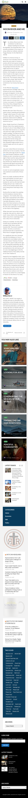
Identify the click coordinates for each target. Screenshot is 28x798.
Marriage (16, 687)
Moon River (15, 87)
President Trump (11, 697)
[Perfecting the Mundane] (8, 500)
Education (9, 670)
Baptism (9, 656)
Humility (9, 682)
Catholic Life (10, 661)
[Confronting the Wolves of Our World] (14, 401)
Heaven (9, 680)
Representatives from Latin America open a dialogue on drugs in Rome (13, 559)
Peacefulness (7, 280)
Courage (9, 665)
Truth (8, 711)
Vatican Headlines (13, 554)
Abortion (9, 653)
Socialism (9, 701)
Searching (14, 280)
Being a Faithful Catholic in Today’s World (16, 482)
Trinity (8, 709)
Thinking (17, 706)
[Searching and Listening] (14, 353)
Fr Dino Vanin (8, 385)
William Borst (10, 32)
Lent (8, 685)
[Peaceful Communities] (14, 449)
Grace (18, 677)
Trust (15, 709)
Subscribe (5, 745)
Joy (16, 682)
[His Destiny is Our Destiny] (8, 488)
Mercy (8, 689)
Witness (9, 713)
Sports (18, 704)
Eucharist (9, 673)
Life (15, 685)
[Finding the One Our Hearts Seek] (14, 425)
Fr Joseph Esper (9, 433)
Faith (6, 345)
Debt (8, 668)
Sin (15, 699)
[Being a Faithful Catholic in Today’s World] (8, 482)
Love (8, 687)
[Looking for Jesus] (14, 377)
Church (17, 663)
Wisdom (16, 711)
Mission (16, 689)
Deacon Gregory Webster (11, 361)
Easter (15, 668)
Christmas (9, 663)
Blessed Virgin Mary (12, 658)
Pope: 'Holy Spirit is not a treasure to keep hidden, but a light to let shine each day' (13, 581)
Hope (16, 680)
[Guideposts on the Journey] (8, 494)
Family (18, 675)
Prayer (9, 694)
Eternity (18, 670)
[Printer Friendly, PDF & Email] (10, 278)
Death (17, 665)
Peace (8, 692)
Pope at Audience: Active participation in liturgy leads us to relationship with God (13, 589)
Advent (18, 653)
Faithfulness (10, 675)
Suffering (9, 706)
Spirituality (9, 704)
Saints (8, 699)
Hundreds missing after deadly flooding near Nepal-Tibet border (13, 573)
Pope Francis (17, 692)
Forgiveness (10, 677)
